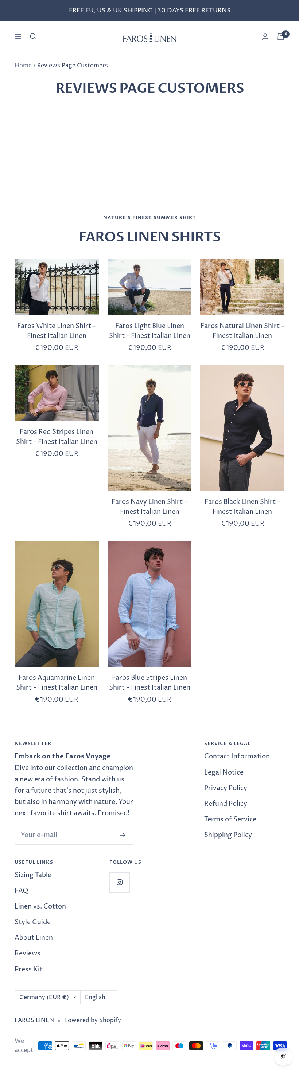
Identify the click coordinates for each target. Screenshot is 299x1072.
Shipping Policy (228, 835)
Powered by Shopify (92, 1020)
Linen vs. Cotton (40, 906)
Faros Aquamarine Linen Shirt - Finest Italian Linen (56, 682)
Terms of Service (230, 819)
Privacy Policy (225, 788)
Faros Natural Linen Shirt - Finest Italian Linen (242, 331)
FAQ (21, 890)
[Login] (265, 37)
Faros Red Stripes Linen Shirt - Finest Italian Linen (56, 436)
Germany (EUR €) (44, 997)
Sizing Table (33, 875)
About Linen (34, 937)
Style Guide (33, 922)
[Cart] (280, 36)
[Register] (123, 835)
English (95, 997)
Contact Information (237, 756)
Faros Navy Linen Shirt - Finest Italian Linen (149, 506)
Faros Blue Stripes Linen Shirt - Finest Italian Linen (149, 682)
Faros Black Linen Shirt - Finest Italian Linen (242, 506)
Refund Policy (225, 803)
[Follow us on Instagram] (119, 882)
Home (23, 66)
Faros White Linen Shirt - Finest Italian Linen (56, 331)
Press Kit (29, 969)
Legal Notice (224, 772)
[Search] (33, 36)
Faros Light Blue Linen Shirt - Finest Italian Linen (149, 331)
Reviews (27, 953)
